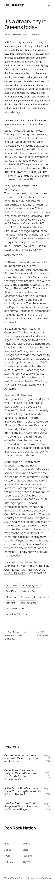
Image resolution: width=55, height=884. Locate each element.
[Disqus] (27, 689)
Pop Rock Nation (14, 4)
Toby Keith (11, 186)
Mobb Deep (11, 597)
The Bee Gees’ (33, 281)
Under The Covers (28, 602)
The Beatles (26, 311)
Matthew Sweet (30, 591)
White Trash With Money (17, 614)
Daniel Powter (12, 591)
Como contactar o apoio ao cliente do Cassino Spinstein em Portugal (21, 758)
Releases (36, 34)
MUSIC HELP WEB (15, 573)
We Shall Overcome (15, 608)
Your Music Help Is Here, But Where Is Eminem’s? (15, 635)
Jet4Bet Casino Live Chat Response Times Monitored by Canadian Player (21, 806)
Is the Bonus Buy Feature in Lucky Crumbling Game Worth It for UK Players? (22, 791)
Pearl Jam (25, 597)
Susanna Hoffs (40, 597)
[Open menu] (49, 5)
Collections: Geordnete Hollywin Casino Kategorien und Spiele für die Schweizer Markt (21, 775)
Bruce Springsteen (30, 585)
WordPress (46, 878)
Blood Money (12, 585)
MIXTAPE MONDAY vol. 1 (42, 633)
